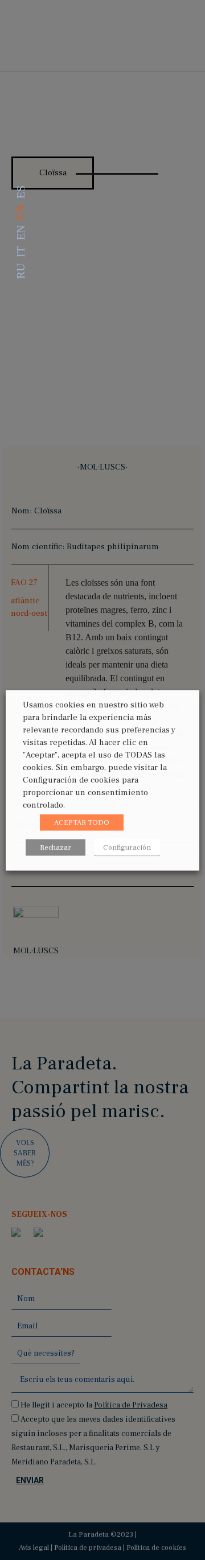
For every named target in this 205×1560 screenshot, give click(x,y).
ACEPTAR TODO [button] (81, 821)
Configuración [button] (127, 846)
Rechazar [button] (55, 846)
